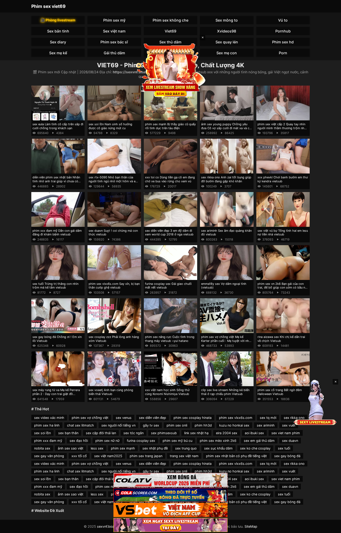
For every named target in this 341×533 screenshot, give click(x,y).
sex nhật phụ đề (155, 448)
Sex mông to (227, 20)
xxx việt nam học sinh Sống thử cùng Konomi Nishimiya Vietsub (167, 392)
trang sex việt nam (184, 456)
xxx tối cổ (79, 456)
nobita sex (42, 448)
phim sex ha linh (47, 425)
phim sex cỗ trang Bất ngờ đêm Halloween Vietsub (279, 392)
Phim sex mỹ (114, 20)
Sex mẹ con (226, 53)
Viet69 (170, 31)
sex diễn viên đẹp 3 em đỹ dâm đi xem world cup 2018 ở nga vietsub (169, 232)
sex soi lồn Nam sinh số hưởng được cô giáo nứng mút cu (110, 126)
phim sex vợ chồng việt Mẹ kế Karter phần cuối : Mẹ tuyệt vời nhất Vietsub (226, 340)
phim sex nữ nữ (107, 441)
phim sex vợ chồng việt (90, 418)
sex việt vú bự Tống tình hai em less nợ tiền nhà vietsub (282, 232)
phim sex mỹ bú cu (177, 441)
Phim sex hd (283, 42)
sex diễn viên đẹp (152, 418)
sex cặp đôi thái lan (101, 433)
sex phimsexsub (164, 433)
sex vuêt (288, 425)
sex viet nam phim (285, 433)
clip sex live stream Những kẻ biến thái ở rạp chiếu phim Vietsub (225, 392)
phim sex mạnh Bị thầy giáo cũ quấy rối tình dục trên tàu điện (170, 126)
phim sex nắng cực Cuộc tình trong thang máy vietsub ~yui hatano (169, 339)
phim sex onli (177, 425)
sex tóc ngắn (133, 433)
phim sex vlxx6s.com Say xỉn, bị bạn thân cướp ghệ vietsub (114, 285)
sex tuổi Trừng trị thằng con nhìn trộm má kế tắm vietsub (55, 285)
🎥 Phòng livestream (58, 20)
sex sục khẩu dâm (218, 448)
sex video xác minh (49, 418)
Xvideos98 (226, 31)
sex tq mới (268, 418)
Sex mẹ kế (58, 53)
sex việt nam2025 (108, 456)
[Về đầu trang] (330, 527)
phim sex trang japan (146, 456)
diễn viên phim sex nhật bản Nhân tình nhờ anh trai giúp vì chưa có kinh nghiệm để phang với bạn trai (56, 181)
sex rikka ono (294, 464)
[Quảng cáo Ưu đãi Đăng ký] (170, 495)
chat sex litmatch (80, 425)
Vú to (283, 20)
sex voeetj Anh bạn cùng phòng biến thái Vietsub (111, 392)
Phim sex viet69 (48, 6)
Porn (283, 53)
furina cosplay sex (141, 441)
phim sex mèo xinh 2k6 (218, 441)
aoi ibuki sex (254, 433)
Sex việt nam (114, 31)
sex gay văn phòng (49, 456)
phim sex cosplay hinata (193, 418)
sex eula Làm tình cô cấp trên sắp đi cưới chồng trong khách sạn (57, 126)
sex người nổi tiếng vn (118, 425)
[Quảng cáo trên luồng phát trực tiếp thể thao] (170, 525)
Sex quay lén (227, 42)
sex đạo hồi (79, 441)
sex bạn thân (68, 433)
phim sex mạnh (123, 448)
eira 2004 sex (226, 433)
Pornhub (283, 31)
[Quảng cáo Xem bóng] (170, 480)
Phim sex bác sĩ (114, 42)
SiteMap (250, 526)
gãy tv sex (151, 425)
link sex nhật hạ (196, 433)
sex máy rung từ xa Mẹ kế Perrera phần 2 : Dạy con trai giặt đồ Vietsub (56, 393)
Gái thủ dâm (114, 53)
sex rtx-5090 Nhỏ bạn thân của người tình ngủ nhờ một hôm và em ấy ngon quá (113, 181)
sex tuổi (284, 448)
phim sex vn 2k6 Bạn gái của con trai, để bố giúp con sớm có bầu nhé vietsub (283, 287)
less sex (97, 448)
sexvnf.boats (107, 526)
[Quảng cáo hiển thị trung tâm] (170, 69)
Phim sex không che (170, 20)
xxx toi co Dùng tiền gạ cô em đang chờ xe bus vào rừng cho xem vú (170, 179)
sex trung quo (186, 448)
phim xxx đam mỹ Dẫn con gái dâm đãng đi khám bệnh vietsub (57, 232)
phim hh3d (203, 425)
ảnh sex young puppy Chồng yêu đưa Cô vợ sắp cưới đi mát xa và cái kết (226, 128)
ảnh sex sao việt (70, 448)
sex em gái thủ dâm (259, 441)
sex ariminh (266, 425)
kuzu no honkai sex (234, 425)
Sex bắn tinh (58, 31)
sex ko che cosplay (255, 448)
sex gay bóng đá (287, 456)
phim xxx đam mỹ (48, 441)
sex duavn (290, 441)
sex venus (124, 418)
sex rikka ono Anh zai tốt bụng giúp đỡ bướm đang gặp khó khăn (226, 179)
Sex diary (58, 42)
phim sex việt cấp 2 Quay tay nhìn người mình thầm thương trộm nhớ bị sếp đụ (281, 128)
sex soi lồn (42, 433)
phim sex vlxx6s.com (235, 418)
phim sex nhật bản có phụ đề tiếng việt (236, 456)
